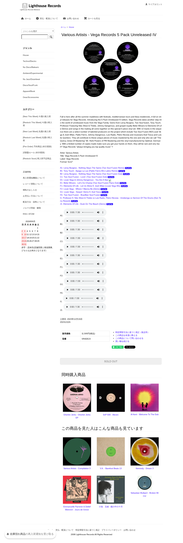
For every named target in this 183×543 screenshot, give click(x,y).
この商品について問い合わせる (129, 338)
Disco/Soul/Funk (30, 85)
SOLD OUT (110, 361)
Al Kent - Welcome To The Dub (145, 414)
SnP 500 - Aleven (111, 415)
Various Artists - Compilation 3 (76, 468)
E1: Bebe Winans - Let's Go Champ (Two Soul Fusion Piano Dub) (90, 183)
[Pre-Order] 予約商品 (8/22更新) (37, 146)
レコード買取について (33, 184)
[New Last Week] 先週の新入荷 (37, 131)
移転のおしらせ (30, 190)
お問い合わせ (73, 18)
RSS (25, 214)
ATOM (31, 214)
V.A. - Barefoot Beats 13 (111, 468)
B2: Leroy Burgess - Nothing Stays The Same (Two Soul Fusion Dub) (91, 174)
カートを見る (94, 18)
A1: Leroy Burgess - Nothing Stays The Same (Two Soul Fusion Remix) (92, 168)
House (71, 27)
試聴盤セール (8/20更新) (34, 152)
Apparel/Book (29, 91)
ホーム (28, 18)
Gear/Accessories (31, 97)
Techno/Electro (29, 61)
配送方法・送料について (34, 202)
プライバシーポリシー (112, 530)
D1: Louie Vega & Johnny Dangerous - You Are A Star (84, 180)
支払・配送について (49, 18)
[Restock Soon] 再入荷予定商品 (37, 158)
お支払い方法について (33, 196)
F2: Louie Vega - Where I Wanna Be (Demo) (80, 189)
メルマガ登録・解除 (32, 208)
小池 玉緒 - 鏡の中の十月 (111, 506)
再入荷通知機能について (34, 178)
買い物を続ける (122, 341)
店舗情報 (27, 172)
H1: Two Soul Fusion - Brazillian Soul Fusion (80, 195)
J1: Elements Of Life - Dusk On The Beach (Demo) (83, 204)
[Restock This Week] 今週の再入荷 (37, 124)
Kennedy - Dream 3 (145, 468)
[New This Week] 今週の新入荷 (37, 116)
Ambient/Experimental (33, 73)
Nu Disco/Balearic (31, 67)
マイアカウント (155, 4)
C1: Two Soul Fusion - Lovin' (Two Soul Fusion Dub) (84, 177)
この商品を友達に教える (126, 335)
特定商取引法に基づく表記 (87, 530)
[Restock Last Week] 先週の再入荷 (37, 139)
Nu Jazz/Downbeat (31, 79)
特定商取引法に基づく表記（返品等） (132, 332)
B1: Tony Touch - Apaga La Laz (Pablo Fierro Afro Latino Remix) (89, 171)
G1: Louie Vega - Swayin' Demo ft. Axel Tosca (81, 192)
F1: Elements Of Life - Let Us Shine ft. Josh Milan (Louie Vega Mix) (90, 186)
